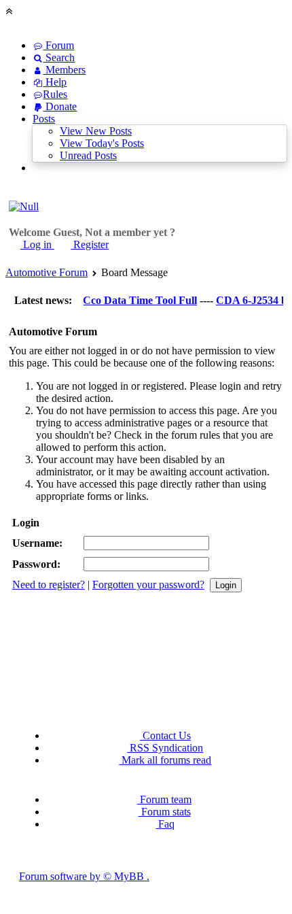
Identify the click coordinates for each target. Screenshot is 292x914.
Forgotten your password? (148, 584)
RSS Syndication (165, 748)
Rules (55, 94)
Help (55, 82)
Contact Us (165, 735)
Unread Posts (88, 155)
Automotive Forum (46, 272)
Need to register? (48, 584)
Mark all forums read (165, 760)
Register (90, 244)
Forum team (164, 799)
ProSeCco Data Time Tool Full (123, 300)
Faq (165, 824)
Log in (37, 244)
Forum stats (164, 811)
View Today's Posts (102, 143)
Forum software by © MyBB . (84, 876)
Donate (60, 106)
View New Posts (96, 131)
